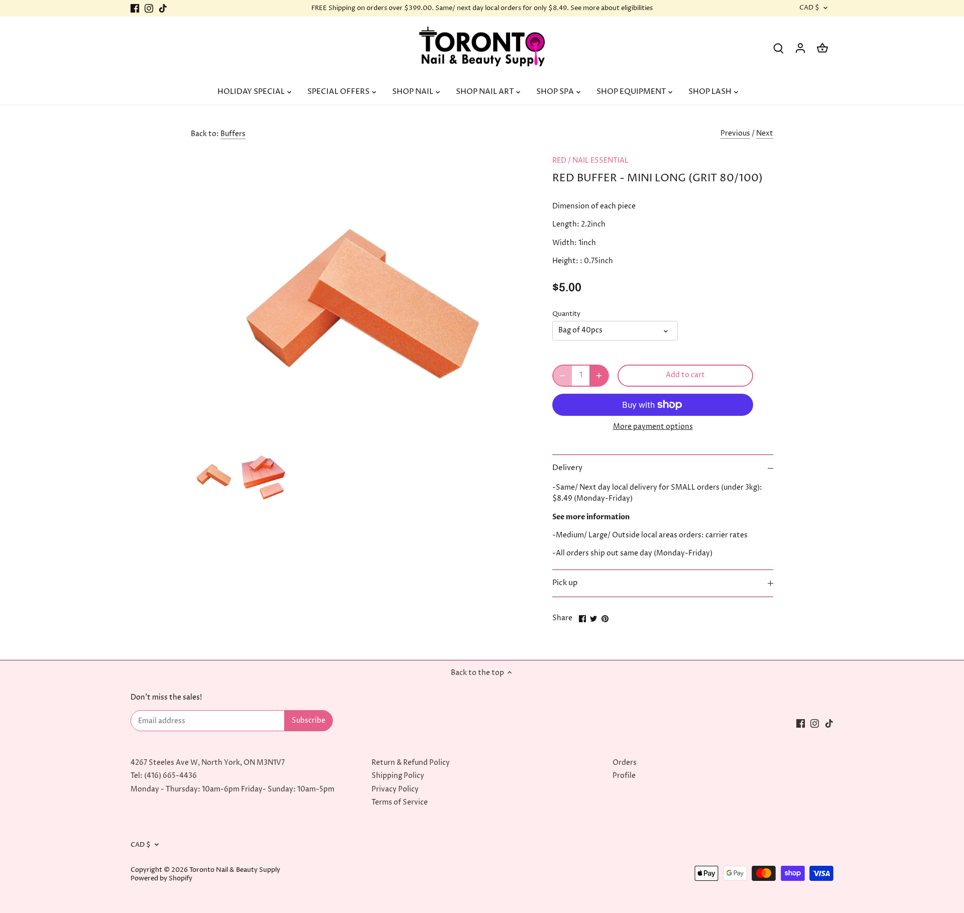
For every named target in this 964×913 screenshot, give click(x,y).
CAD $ (809, 8)
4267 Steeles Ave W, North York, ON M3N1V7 (208, 762)
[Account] (800, 48)
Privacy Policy (395, 789)
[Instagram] (149, 9)
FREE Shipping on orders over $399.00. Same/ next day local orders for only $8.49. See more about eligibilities (482, 8)
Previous (735, 133)
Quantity (566, 314)
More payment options (653, 426)
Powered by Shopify (161, 878)
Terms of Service (400, 802)
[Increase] (599, 375)
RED (559, 160)
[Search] (778, 48)
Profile (624, 775)
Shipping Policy (398, 775)
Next (764, 133)
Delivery (567, 468)
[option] (213, 474)
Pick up (564, 583)
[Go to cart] (822, 48)
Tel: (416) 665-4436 (164, 775)
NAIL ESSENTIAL (600, 160)
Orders (625, 762)
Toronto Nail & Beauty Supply (234, 870)
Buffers (233, 134)
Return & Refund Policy (411, 762)
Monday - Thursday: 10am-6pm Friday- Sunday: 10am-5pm (232, 789)
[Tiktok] (163, 9)
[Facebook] (135, 9)
